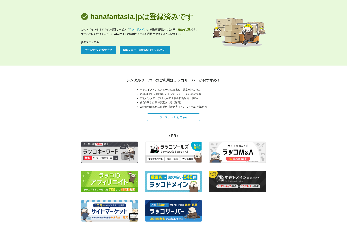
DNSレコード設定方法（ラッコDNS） (145, 49)
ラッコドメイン (138, 29)
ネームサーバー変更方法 (98, 49)
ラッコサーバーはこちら (173, 117)
